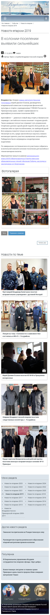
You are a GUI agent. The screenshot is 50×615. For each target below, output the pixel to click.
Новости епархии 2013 (13, 505)
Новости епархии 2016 (37, 498)
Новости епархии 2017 (13, 498)
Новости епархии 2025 (13, 483)
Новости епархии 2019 (9, 26)
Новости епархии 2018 (36, 494)
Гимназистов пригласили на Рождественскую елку (23, 532)
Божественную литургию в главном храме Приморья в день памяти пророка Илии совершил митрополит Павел (23, 572)
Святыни (8, 599)
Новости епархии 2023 (13, 487)
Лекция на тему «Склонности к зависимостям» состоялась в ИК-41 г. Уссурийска (22, 335)
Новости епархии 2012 (37, 505)
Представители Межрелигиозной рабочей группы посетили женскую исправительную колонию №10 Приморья (23, 461)
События (15, 23)
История (40, 599)
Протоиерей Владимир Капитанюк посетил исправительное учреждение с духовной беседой (22, 293)
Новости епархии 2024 (37, 483)
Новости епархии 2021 (13, 491)
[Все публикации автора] (45, 57)
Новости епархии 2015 (13, 501)
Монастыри (24, 599)
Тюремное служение (17, 233)
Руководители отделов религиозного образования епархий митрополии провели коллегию (23, 541)
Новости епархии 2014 (37, 501)
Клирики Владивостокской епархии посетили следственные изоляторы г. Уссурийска (21, 418)
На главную (6, 23)
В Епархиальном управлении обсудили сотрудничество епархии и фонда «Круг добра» (22, 560)
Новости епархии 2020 (37, 491)
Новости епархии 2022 (37, 487)
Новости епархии (26, 23)
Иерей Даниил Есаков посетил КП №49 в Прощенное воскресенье (24, 376)
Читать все (42, 243)
